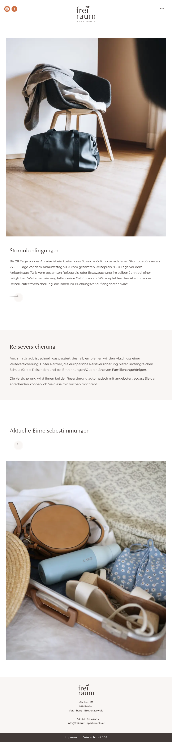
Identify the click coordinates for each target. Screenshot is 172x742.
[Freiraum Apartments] (85, 11)
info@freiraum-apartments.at (86, 723)
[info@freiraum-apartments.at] (16, 297)
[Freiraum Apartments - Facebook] (14, 9)
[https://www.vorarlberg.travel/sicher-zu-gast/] (16, 445)
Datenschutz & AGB (95, 737)
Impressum (72, 737)
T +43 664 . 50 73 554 (86, 718)
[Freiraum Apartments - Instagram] (7, 9)
